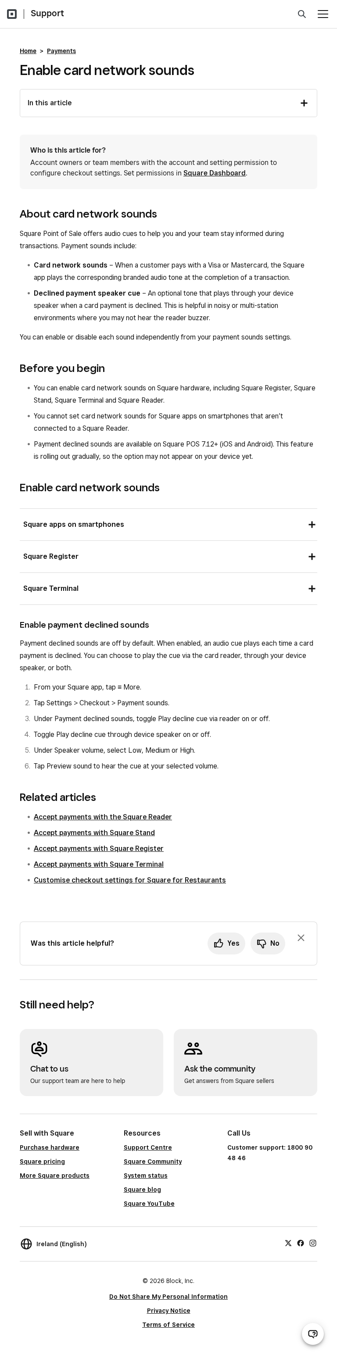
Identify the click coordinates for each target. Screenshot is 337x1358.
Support (47, 13)
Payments (61, 50)
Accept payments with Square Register (99, 848)
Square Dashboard (214, 173)
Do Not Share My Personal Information (168, 1296)
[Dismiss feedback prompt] (301, 938)
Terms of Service (168, 1324)
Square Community (153, 1161)
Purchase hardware (49, 1147)
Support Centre (148, 1147)
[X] (288, 1242)
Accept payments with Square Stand (94, 833)
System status (146, 1175)
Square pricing (42, 1161)
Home (28, 50)
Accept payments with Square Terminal (99, 864)
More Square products (55, 1175)
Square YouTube (149, 1203)
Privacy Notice (168, 1310)
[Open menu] (322, 14)
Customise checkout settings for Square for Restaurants (130, 880)
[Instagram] (312, 1242)
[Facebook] (300, 1242)
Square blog (142, 1189)
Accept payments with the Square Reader (103, 817)
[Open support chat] (313, 1334)
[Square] (12, 14)
